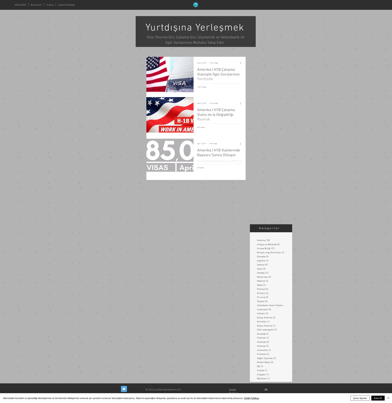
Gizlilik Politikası (251, 398)
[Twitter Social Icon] (124, 389)
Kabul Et (378, 398)
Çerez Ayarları (360, 398)
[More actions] (241, 63)
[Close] (388, 398)
